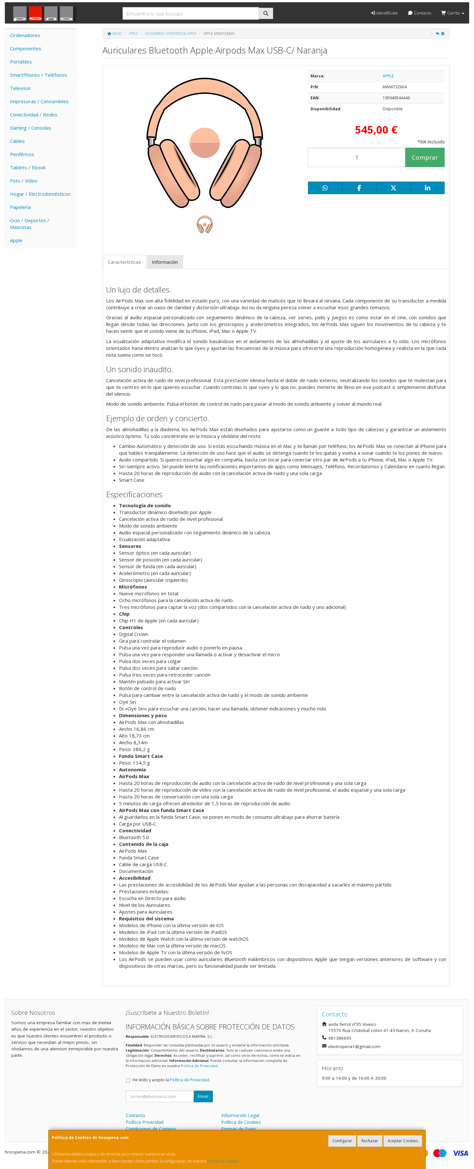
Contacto (422, 13)
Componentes (25, 48)
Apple (16, 240)
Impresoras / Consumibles (39, 101)
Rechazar (369, 1141)
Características (124, 262)
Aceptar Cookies (403, 1141)
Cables (17, 141)
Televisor (20, 88)
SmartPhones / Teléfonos (38, 75)
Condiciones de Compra (151, 1129)
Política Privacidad (144, 1122)
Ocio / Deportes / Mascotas (29, 223)
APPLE (388, 76)
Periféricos (22, 154)
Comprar (425, 157)
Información (165, 262)
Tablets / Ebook (27, 167)
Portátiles (21, 61)
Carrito (453, 13)
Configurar (342, 1141)
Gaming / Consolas (30, 127)
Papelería (20, 207)
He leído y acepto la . (171, 1080)
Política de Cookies (223, 1161)
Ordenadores (25, 35)
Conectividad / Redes (33, 114)
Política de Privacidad (199, 1065)
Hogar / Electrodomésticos (40, 194)
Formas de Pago (238, 1129)
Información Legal (240, 1115)
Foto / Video (23, 180)
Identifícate (386, 13)
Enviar (203, 1096)
